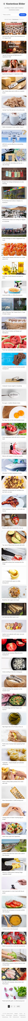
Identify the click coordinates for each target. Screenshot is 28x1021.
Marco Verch (10, 1013)
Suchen (23, 14)
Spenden (15, 1015)
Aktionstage (9, 1015)
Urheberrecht (22, 1015)
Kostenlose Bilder (15, 3)
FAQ (10, 1017)
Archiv (20, 1013)
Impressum (23, 1017)
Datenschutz (16, 1017)
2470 (18, 1006)
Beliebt (16, 1013)
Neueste (21, 19)
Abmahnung (5, 1017)
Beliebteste (15, 19)
